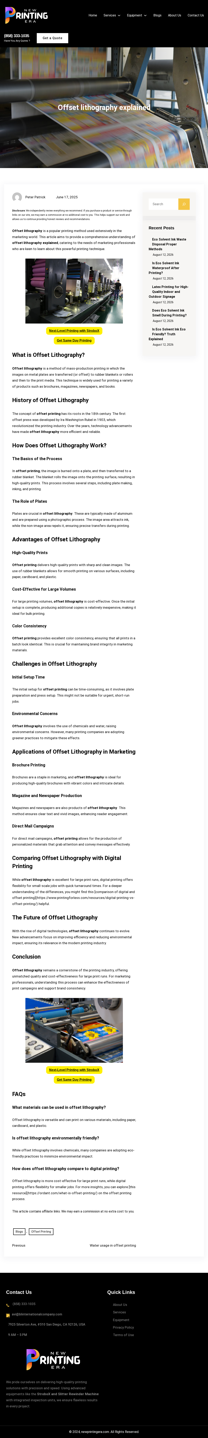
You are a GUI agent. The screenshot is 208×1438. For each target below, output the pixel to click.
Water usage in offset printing (113, 1245)
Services (119, 1312)
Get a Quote (52, 38)
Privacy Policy (123, 1327)
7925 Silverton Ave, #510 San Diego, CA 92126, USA (46, 1324)
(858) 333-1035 (16, 35)
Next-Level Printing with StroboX (74, 330)
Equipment (121, 1320)
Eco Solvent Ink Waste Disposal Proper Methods (167, 244)
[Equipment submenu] (145, 15)
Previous (18, 1245)
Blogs (19, 1231)
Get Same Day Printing (74, 340)
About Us (120, 1305)
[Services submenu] (119, 15)
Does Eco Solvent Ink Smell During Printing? (169, 313)
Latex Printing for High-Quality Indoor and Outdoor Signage (168, 292)
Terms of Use (123, 1335)
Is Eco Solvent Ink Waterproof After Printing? (164, 268)
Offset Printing (41, 1231)
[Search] (184, 204)
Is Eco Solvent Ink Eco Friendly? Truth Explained (167, 334)
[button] (74, 331)
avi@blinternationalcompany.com (37, 1314)
